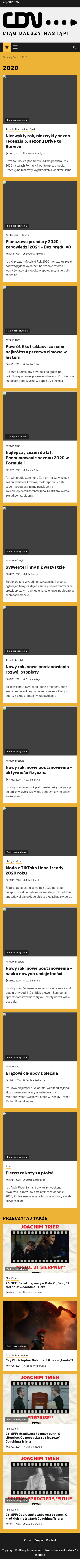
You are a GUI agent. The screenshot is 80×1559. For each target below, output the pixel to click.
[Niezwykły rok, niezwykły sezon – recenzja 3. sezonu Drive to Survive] (40, 99)
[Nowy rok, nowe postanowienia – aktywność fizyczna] (40, 731)
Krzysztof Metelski (35, 254)
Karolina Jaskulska (35, 1080)
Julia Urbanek (32, 880)
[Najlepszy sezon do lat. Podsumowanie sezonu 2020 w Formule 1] (40, 416)
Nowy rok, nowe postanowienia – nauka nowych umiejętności (39, 971)
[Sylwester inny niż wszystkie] (40, 530)
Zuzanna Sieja (32, 679)
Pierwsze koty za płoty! (29, 1173)
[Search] (74, 47)
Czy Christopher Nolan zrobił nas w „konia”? (39, 1360)
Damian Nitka (32, 364)
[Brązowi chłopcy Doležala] (40, 1036)
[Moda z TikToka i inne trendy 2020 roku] (40, 831)
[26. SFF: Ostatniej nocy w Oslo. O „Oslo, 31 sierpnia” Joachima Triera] (40, 1248)
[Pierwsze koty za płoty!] (40, 1136)
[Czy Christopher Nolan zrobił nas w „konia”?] (40, 1325)
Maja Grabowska (33, 1292)
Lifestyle (25, 235)
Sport (32, 129)
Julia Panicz (31, 574)
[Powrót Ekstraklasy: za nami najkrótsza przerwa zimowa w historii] (40, 310)
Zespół (39, 1540)
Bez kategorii (12, 235)
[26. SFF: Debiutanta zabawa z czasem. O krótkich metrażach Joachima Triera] (40, 1480)
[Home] (7, 47)
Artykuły (10, 129)
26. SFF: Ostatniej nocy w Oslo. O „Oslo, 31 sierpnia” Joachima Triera (37, 1285)
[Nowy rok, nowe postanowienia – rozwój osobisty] (40, 630)
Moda (19, 861)
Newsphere (52, 1550)
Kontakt (51, 1540)
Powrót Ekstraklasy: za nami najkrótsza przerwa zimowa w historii (36, 352)
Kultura (24, 129)
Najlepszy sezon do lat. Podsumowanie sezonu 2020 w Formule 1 (37, 458)
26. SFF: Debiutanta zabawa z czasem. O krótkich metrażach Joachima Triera (36, 1516)
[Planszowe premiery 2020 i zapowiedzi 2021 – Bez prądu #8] (40, 205)
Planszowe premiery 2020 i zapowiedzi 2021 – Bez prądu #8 (38, 244)
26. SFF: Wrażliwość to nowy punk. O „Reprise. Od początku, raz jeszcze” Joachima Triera (33, 1437)
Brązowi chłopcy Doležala (32, 1073)
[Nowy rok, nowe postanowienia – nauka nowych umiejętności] (40, 932)
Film (17, 129)
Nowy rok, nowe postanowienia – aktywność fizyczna (39, 770)
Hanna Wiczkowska (35, 1366)
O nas (28, 1540)
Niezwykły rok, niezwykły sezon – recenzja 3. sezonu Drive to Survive (39, 141)
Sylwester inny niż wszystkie (35, 567)
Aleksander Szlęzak (35, 153)
